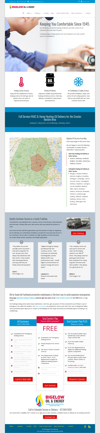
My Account (86, 1)
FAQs (52, 13)
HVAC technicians (40, 306)
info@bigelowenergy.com (36, 1)
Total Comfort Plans (62, 13)
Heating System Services (21, 90)
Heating (37, 13)
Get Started (50, 385)
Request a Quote (77, 379)
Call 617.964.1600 (23, 379)
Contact (88, 13)
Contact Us (12, 1)
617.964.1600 (22, 1)
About (29, 13)
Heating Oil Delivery (50, 90)
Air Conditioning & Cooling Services (78, 90)
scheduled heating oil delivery (75, 366)
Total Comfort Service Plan (64, 298)
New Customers (76, 13)
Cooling (46, 13)
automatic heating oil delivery (25, 298)
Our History (78, 233)
